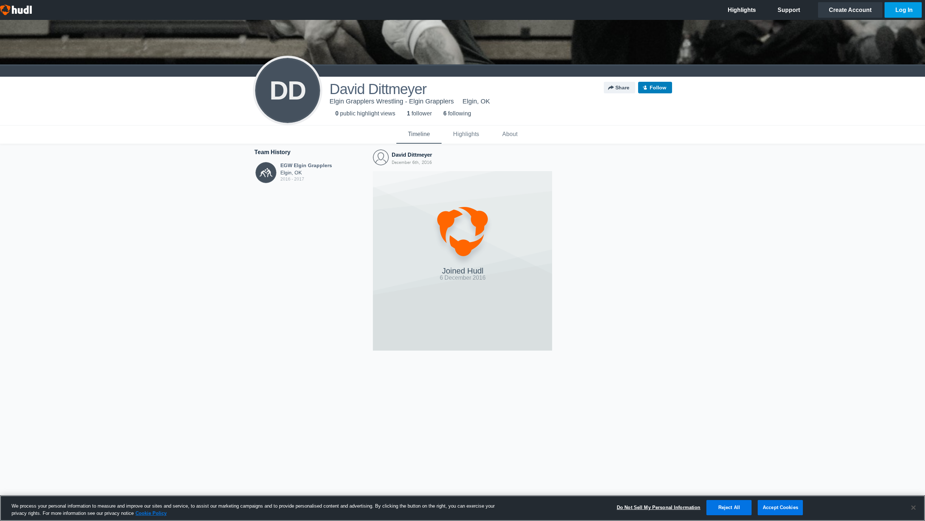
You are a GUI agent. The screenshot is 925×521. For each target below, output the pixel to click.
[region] (462, 508)
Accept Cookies (780, 507)
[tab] (419, 135)
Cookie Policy (151, 513)
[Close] (913, 508)
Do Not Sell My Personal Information (659, 507)
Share (622, 87)
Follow (658, 87)
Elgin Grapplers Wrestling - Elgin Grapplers (392, 101)
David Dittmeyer (412, 155)
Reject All (729, 507)
